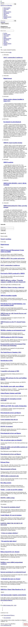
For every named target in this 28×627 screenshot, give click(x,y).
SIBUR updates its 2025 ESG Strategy (12, 337)
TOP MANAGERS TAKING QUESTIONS (13, 595)
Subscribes (9, 5)
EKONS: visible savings (8, 497)
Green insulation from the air (9, 419)
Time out (5, 15)
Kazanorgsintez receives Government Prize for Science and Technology (13, 344)
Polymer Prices (5, 462)
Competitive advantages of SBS (10, 371)
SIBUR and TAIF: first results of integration (14, 406)
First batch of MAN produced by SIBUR (13, 273)
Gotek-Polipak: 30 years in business (11, 515)
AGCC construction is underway (10, 265)
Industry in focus (7, 11)
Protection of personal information (15, 230)
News (4, 10)
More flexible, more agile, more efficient (12, 386)
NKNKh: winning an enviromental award (13, 330)
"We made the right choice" (9, 541)
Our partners (6, 13)
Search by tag (4, 5)
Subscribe (3, 22)
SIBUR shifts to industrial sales (10, 476)
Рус (1, 2)
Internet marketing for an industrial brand (13, 572)
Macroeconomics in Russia (8, 469)
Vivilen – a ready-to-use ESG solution (12, 489)
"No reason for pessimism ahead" (10, 507)
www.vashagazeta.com (6, 625)
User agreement (7, 617)
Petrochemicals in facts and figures (11, 412)
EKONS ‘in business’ (7, 426)
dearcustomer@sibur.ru (9, 615)
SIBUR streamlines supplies (9, 295)
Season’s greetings (6, 239)
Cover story (6, 9)
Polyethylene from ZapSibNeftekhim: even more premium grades (13, 304)
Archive (5, 18)
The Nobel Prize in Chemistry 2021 (11, 352)
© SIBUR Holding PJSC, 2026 (9, 605)
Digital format (5, 244)
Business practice (7, 17)
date (10, 52)
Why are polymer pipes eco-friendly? (11, 440)
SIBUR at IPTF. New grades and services (13, 258)
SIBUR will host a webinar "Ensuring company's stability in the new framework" (13, 281)
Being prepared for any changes (10, 551)
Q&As (4, 14)
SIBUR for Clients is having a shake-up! (12, 287)
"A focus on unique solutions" (9, 533)
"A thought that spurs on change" (11, 579)
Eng (6, 33)
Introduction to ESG (7, 360)
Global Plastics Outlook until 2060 (11, 393)
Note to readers (6, 7)
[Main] (1, 1)
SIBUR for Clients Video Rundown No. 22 (13, 589)
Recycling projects (6, 482)
